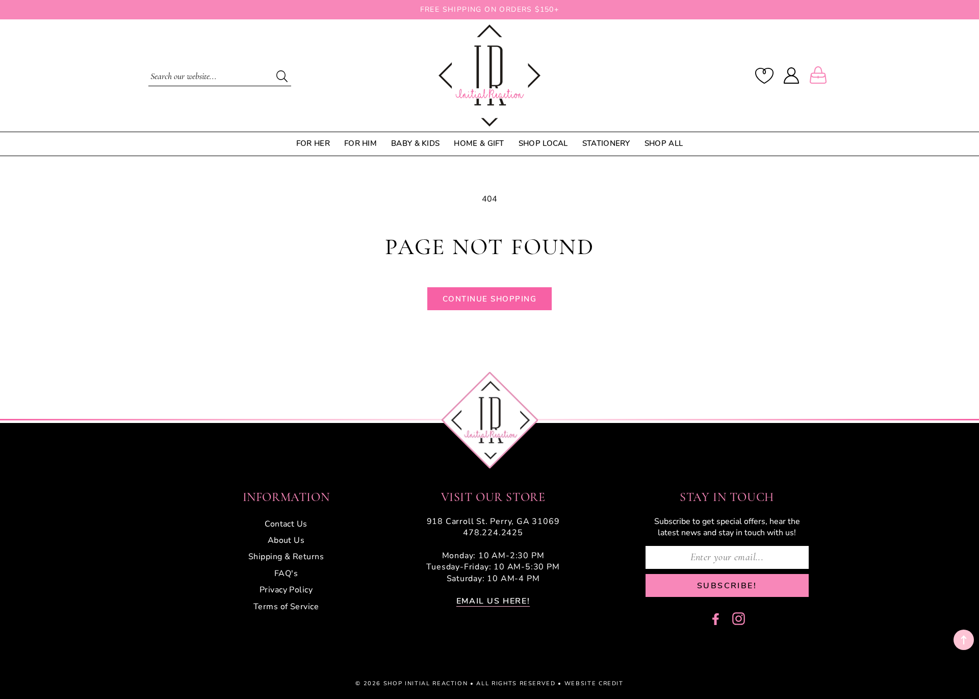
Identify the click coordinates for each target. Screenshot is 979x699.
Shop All (664, 143)
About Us (286, 540)
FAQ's (286, 573)
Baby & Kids (415, 143)
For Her (313, 143)
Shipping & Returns (286, 556)
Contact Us (286, 524)
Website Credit (594, 683)
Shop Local (543, 143)
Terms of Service (286, 606)
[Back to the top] (964, 640)
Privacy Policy (286, 589)
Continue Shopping (490, 299)
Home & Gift (479, 143)
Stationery (606, 143)
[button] (820, 75)
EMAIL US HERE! (493, 601)
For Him (360, 143)
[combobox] (219, 75)
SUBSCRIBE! (727, 585)
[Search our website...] (282, 76)
